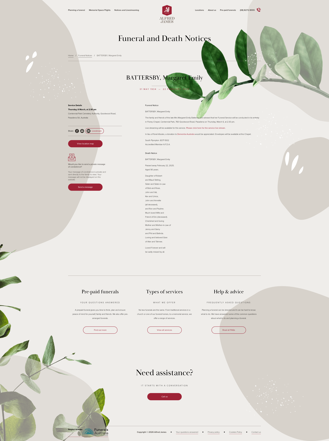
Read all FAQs (228, 330)
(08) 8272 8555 (247, 10)
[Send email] (82, 131)
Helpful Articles (75, 429)
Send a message (85, 187)
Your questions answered (187, 432)
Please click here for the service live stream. (206, 128)
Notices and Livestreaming (126, 10)
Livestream (97, 131)
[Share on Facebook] (77, 131)
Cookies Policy (235, 432)
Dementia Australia (185, 134)
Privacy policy (214, 432)
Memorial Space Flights (100, 10)
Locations (199, 10)
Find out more (100, 330)
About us (212, 10)
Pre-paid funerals (228, 10)
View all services (164, 330)
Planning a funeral (76, 10)
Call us (165, 396)
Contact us (256, 432)
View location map (85, 143)
